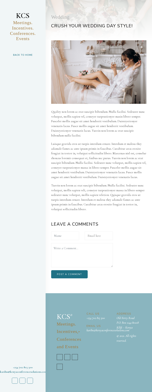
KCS (23, 26)
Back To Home (23, 54)
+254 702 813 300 (96, 318)
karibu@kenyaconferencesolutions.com (108, 330)
